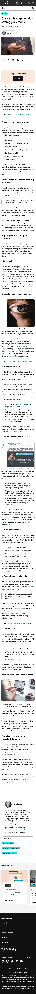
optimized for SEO (22, 405)
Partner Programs (7, 932)
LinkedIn (23, 829)
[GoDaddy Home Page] (9, 949)
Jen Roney (10, 33)
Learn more (9, 900)
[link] (8, 60)
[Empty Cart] (32, 3)
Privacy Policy (17, 968)
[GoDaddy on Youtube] (21, 962)
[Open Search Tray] (17, 3)
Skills (5, 13)
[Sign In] (29, 3)
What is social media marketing (19, 623)
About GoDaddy (6, 918)
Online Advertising (10, 853)
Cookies (26, 968)
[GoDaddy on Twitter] (16, 962)
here (8, 524)
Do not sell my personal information (18, 972)
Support (4, 923)
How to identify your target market (20, 361)
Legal (9, 968)
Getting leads (8, 843)
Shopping (4, 942)
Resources (4, 928)
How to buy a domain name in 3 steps (12, 894)
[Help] (25, 3)
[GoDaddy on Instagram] (7, 962)
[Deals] (21, 3)
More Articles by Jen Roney (14, 832)
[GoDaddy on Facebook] (2, 962)
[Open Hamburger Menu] (2, 3)
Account (4, 937)
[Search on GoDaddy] (33, 8)
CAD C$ (29, 957)
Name (8, 885)
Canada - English (7, 957)
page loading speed (12, 407)
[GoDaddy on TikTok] (12, 962)
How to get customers (11, 848)
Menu (3, 8)
